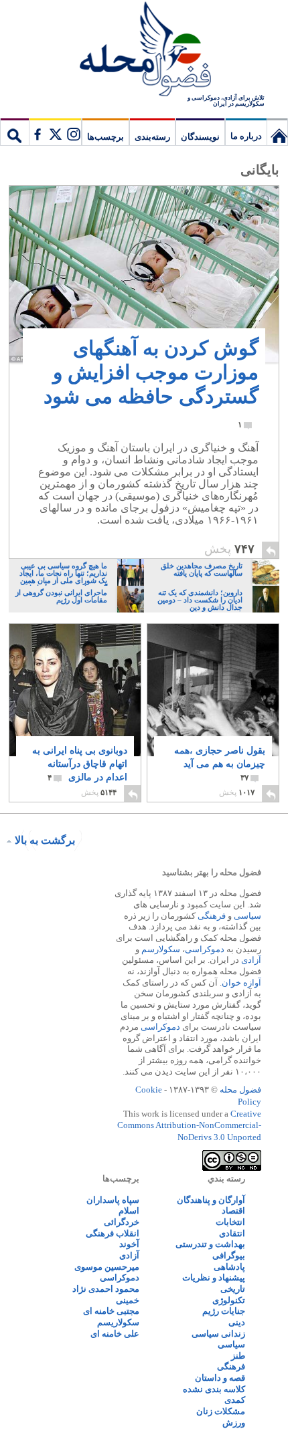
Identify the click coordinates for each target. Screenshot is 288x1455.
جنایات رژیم (223, 1311)
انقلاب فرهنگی (112, 1233)
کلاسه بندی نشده (214, 1389)
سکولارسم (160, 949)
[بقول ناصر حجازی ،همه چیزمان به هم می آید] (213, 697)
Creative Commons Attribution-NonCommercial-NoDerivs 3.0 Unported (189, 1125)
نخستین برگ (277, 131)
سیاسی (247, 916)
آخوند (129, 1244)
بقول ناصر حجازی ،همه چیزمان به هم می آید (219, 764)
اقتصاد (233, 1211)
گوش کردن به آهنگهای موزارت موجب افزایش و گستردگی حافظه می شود (151, 383)
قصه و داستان (220, 1378)
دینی (236, 1322)
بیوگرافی (228, 1255)
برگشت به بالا (45, 840)
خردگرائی (121, 1222)
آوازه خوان (241, 983)
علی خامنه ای (114, 1334)
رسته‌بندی (152, 137)
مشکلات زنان (220, 1411)
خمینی (127, 1300)
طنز (238, 1356)
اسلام (129, 1211)
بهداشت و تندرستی (210, 1244)
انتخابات (230, 1222)
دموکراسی (204, 949)
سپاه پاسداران (112, 1200)
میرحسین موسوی (106, 1267)
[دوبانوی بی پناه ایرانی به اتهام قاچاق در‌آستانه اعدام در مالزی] (75, 701)
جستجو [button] (15, 131)
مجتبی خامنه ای (111, 1311)
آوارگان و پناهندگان (211, 1200)
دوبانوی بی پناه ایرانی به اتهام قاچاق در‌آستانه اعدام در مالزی (79, 764)
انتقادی (232, 1233)
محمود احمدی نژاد (105, 1289)
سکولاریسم (118, 1322)
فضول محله (144, 50)
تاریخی (232, 1289)
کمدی (234, 1400)
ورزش (233, 1423)
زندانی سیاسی (218, 1334)
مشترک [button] (55, 131)
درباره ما (246, 136)
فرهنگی (212, 916)
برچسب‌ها (105, 137)
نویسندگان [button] (200, 137)
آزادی (251, 960)
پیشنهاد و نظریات (213, 1277)
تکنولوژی (228, 1300)
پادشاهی (229, 1267)
